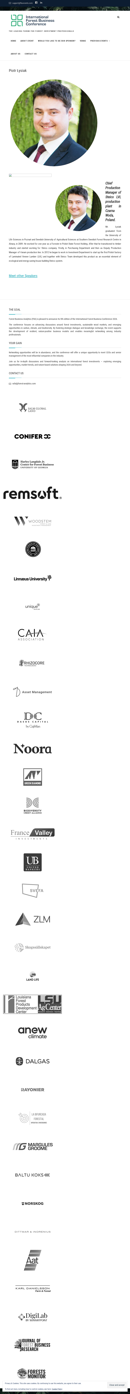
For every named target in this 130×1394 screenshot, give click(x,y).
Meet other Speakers (23, 276)
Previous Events (99, 41)
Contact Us (31, 54)
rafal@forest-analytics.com (24, 383)
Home (13, 41)
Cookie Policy (57, 1389)
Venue (83, 41)
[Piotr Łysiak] (65, 122)
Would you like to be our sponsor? (57, 41)
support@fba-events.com (22, 3)
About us (15, 54)
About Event (27, 41)
